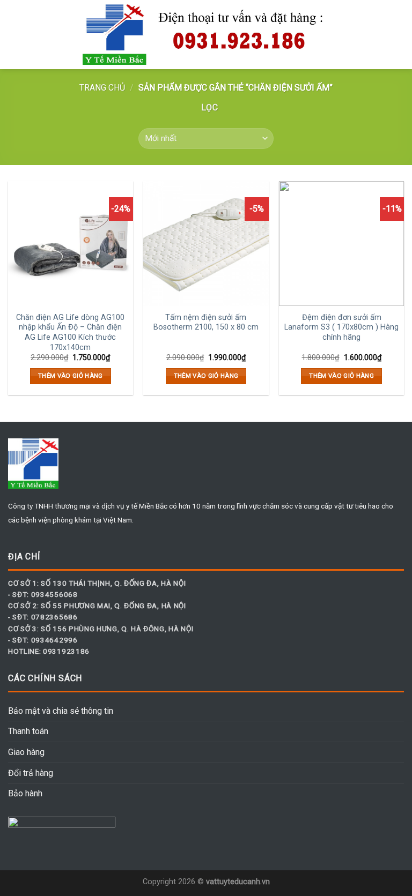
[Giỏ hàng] (398, 35)
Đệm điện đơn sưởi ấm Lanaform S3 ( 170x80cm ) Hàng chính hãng (341, 327)
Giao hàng (26, 752)
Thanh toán (28, 731)
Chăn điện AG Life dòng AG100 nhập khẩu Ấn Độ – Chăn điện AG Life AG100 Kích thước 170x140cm (70, 332)
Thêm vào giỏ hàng (70, 375)
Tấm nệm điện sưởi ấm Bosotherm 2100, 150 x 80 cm (206, 322)
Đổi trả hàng (30, 773)
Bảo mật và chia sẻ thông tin (60, 711)
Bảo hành (25, 793)
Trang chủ (102, 88)
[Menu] (14, 34)
